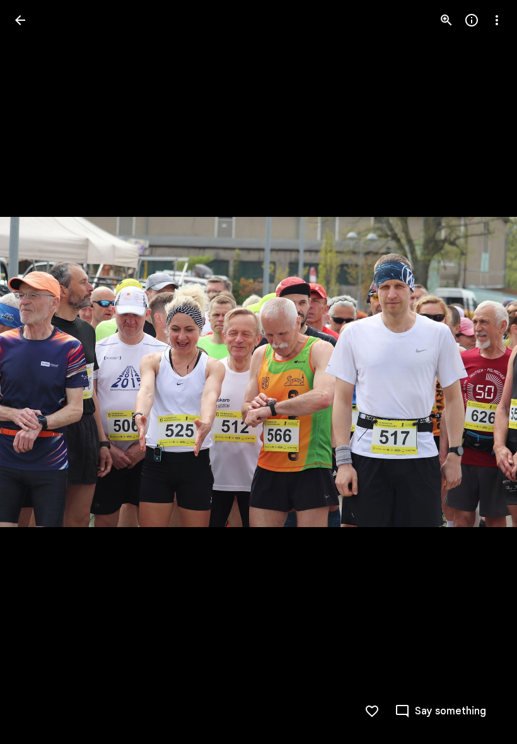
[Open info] (471, 20)
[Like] (372, 711)
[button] (35, 372)
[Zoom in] (446, 20)
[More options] (496, 20)
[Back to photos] (20, 20)
